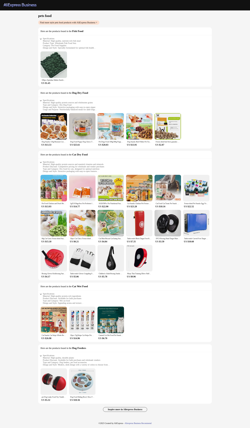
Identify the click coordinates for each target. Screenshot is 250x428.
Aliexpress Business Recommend (138, 423)
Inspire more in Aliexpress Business (125, 409)
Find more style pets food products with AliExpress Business (67, 22)
